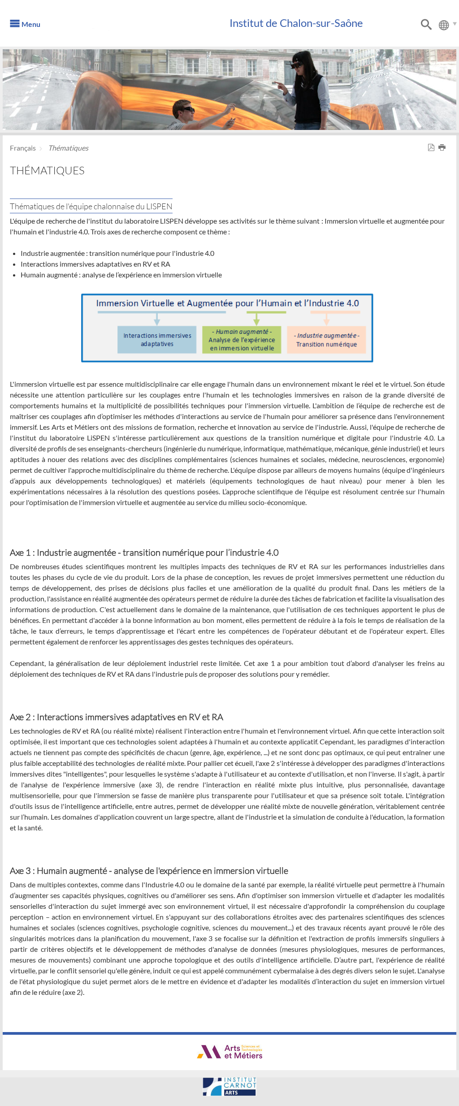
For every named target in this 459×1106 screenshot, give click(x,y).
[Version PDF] (433, 147)
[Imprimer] (443, 147)
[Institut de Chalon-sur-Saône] (142, 27)
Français (23, 147)
